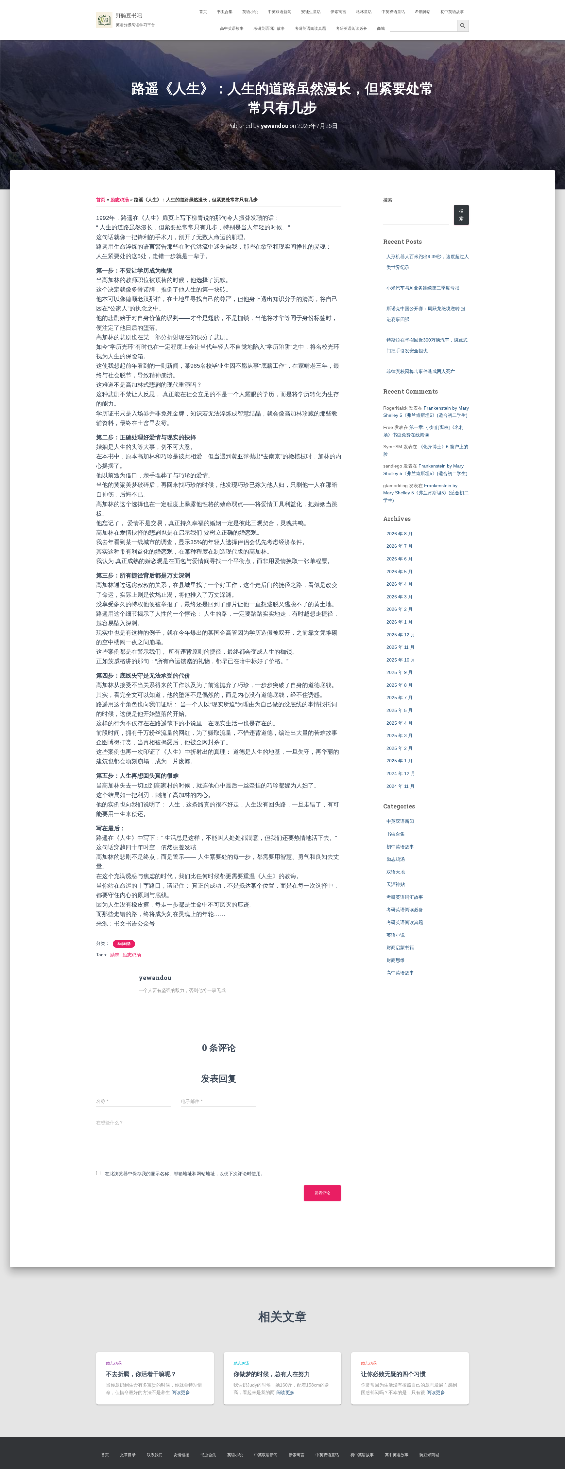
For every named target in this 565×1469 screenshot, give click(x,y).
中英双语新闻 (279, 11)
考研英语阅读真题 (310, 28)
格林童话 (364, 11)
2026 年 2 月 (399, 609)
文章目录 (128, 1455)
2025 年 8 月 (399, 685)
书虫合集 (224, 11)
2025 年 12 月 (400, 634)
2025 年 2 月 (399, 748)
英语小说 (250, 11)
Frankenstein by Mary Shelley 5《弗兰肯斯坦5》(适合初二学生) (426, 493)
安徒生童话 (311, 11)
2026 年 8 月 (399, 533)
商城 (381, 28)
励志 (114, 954)
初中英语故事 (452, 11)
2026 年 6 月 (399, 558)
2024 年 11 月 (400, 786)
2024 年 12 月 (400, 773)
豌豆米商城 (429, 1455)
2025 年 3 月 (399, 735)
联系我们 (155, 1455)
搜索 (387, 200)
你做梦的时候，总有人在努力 (271, 1374)
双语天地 (395, 872)
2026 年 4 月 (399, 584)
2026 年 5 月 (399, 571)
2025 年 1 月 (399, 760)
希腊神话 (423, 11)
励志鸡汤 (120, 199)
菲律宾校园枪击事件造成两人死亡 (420, 371)
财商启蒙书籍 (400, 947)
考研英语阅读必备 (351, 28)
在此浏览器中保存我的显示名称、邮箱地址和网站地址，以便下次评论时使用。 (185, 1173)
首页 (203, 11)
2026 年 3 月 (399, 596)
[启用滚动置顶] (552, 1456)
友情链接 (181, 1455)
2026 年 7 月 (399, 546)
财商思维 (395, 960)
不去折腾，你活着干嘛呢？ (141, 1374)
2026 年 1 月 (399, 622)
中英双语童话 (393, 11)
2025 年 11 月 (400, 647)
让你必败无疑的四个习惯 (393, 1374)
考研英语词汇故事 (269, 28)
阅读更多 (181, 1392)
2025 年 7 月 (399, 697)
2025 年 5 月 (399, 710)
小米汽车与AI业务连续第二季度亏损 (422, 288)
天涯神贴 (395, 884)
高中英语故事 (232, 28)
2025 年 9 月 (399, 672)
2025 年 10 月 (400, 660)
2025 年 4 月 (399, 723)
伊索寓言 (338, 11)
